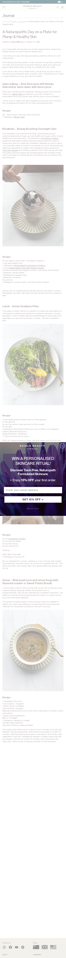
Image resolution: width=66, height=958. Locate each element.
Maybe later (33, 509)
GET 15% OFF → (33, 499)
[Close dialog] (62, 446)
